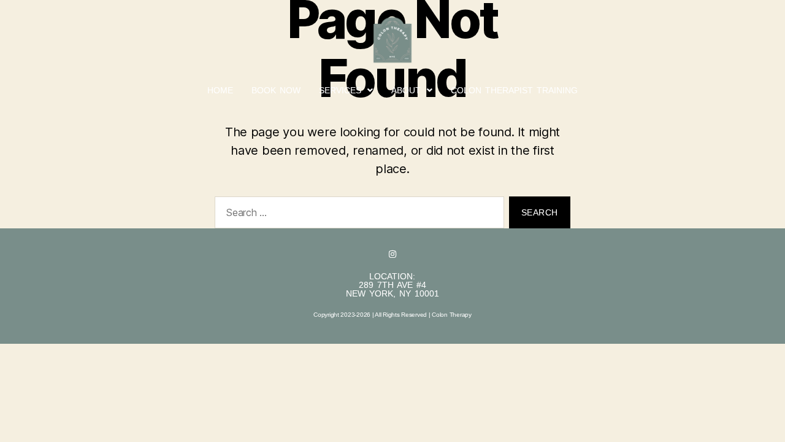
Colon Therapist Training (514, 90)
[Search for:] (357, 214)
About (406, 90)
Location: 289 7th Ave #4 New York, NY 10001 (392, 284)
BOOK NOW (276, 90)
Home (220, 90)
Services (340, 90)
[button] (346, 90)
